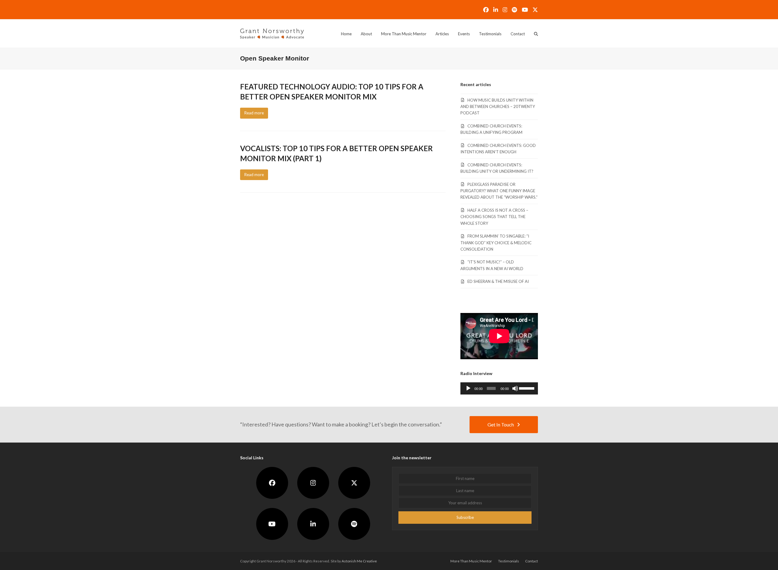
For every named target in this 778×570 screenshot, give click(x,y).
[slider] (527, 387)
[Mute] (515, 388)
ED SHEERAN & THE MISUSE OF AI (498, 281)
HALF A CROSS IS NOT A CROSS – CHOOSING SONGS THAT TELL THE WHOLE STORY (494, 217)
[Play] (468, 388)
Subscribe (465, 517)
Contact (531, 561)
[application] (499, 388)
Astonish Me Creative (359, 561)
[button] (535, 33)
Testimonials (508, 561)
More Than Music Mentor (471, 561)
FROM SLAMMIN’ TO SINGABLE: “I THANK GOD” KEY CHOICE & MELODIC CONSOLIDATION (496, 243)
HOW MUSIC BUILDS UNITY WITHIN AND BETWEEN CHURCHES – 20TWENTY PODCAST (497, 107)
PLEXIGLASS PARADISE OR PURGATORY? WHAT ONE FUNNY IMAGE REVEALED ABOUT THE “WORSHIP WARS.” (499, 191)
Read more (254, 112)
